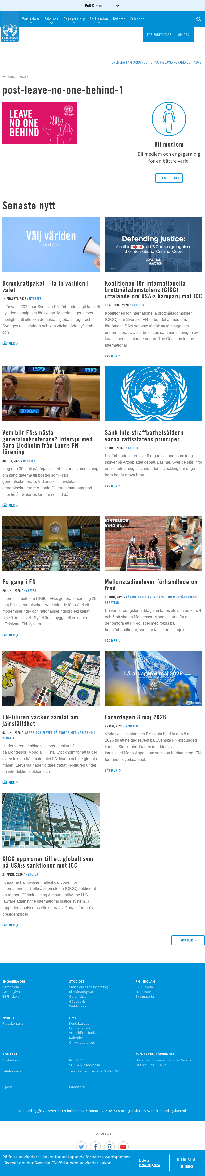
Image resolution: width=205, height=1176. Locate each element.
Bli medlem (10, 987)
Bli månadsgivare (82, 992)
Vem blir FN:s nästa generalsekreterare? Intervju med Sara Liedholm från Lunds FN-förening (47, 442)
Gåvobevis (77, 1002)
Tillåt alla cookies (185, 1162)
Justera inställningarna (149, 1162)
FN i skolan (99, 18)
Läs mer (8, 343)
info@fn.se (77, 1087)
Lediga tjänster (80, 1028)
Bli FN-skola (11, 997)
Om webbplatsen (82, 1043)
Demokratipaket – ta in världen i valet (45, 286)
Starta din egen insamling (88, 987)
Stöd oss (51, 18)
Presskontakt (12, 1024)
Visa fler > (188, 940)
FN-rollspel (144, 992)
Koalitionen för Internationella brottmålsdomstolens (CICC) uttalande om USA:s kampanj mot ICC (153, 289)
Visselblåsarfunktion (85, 1033)
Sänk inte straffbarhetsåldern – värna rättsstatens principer (147, 436)
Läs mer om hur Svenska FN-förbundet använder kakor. (57, 1163)
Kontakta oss (79, 1024)
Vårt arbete (31, 18)
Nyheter (119, 18)
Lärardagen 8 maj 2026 (135, 717)
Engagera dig (74, 18)
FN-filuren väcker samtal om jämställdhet (40, 720)
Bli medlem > (169, 178)
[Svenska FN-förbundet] (10, 26)
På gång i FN (19, 582)
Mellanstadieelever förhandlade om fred (152, 585)
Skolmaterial (145, 997)
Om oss (75, 1018)
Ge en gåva (11, 992)
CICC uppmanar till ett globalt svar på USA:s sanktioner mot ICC (48, 862)
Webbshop (77, 1006)
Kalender (137, 18)
